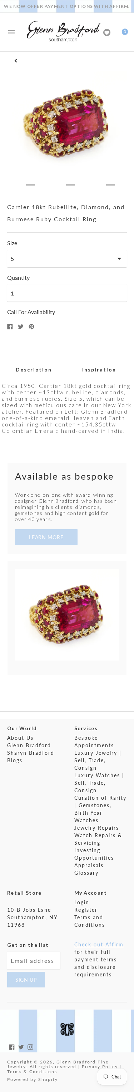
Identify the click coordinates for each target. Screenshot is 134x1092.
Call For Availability (31, 311)
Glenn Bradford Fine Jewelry (58, 1064)
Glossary (86, 873)
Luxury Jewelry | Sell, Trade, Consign (97, 760)
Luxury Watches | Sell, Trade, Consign (99, 782)
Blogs (15, 760)
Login (81, 902)
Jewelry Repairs (96, 828)
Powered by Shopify (32, 1079)
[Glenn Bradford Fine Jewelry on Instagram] (30, 1046)
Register (86, 910)
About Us (20, 738)
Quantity (18, 277)
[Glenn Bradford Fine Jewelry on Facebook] (12, 1046)
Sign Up (26, 980)
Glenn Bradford (29, 745)
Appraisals (89, 865)
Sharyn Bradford (30, 753)
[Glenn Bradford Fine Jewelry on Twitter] (21, 1046)
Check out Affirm (99, 944)
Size (12, 243)
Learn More (46, 537)
